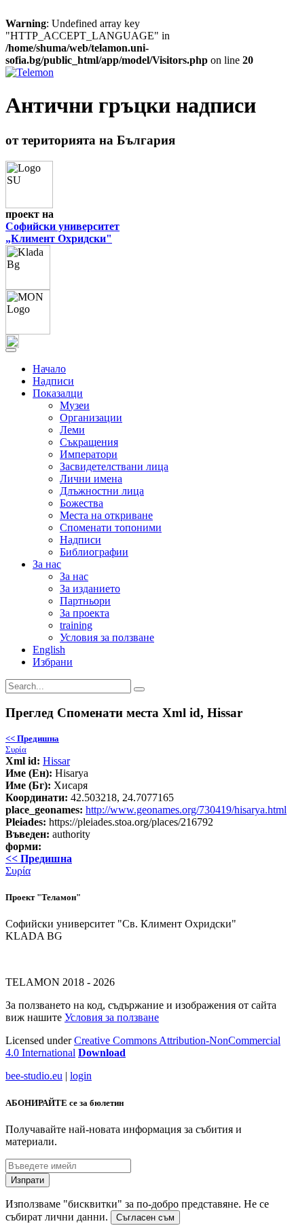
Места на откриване (106, 515)
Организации (91, 417)
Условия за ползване (107, 637)
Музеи (75, 405)
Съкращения (89, 442)
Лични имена (91, 478)
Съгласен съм (145, 1217)
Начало (49, 368)
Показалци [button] (58, 393)
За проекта (84, 613)
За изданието (90, 588)
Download (102, 1052)
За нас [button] (47, 564)
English (49, 649)
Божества (81, 503)
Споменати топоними (111, 527)
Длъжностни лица (102, 491)
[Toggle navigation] (10, 350)
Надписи (53, 381)
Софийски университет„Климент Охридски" (62, 232)
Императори (88, 454)
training (76, 625)
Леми (72, 430)
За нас (74, 576)
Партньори (85, 601)
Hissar (56, 761)
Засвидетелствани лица (114, 466)
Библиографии (94, 552)
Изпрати (27, 1180)
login (81, 1075)
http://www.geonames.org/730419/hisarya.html (186, 809)
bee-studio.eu (33, 1075)
